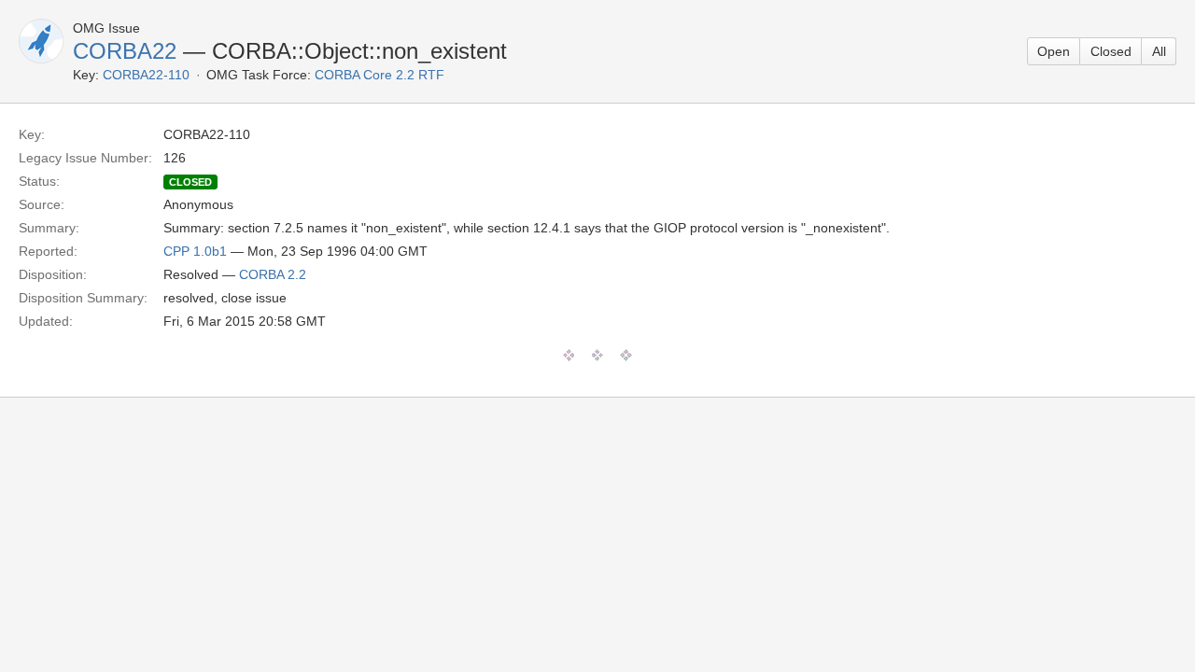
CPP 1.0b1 (195, 251)
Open (1053, 51)
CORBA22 (124, 50)
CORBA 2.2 (272, 274)
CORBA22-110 (146, 74)
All (1159, 51)
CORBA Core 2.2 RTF (379, 74)
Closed (1111, 51)
